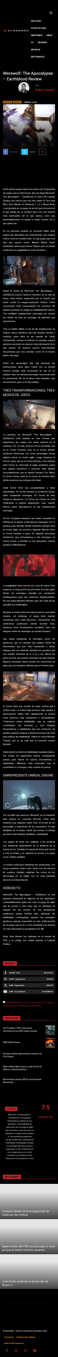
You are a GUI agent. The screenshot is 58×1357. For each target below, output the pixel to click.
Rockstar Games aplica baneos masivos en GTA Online (22, 1055)
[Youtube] (35, 1351)
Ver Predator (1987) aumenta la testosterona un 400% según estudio (20, 1030)
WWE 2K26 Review (11, 1042)
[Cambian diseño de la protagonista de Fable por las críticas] (29, 1201)
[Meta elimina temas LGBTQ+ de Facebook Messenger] (50, 1081)
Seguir (50, 979)
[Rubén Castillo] (26, 87)
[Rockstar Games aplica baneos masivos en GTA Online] (50, 1056)
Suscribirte (47, 991)
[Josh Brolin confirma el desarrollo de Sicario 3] (29, 1271)
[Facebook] (7, 1351)
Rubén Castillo (45, 90)
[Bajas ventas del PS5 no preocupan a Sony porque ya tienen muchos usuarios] (29, 1236)
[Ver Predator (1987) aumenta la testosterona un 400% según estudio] (50, 1030)
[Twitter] (25, 1351)
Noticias (7, 102)
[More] (42, 152)
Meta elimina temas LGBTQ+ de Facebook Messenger (22, 1081)
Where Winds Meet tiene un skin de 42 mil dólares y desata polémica (22, 1068)
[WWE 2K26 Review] (50, 1043)
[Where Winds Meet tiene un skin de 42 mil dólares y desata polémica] (50, 1068)
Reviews (17, 102)
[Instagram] (16, 1351)
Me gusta (48, 973)
